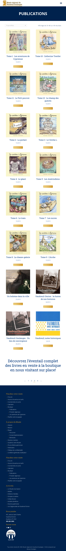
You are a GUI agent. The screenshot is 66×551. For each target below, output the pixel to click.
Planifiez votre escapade (15, 417)
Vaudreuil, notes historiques (48, 338)
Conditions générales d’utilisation (17, 453)
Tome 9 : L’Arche (48, 257)
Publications (12, 409)
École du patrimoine (13, 504)
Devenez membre (13, 440)
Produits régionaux (14, 412)
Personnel (12, 433)
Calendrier (11, 404)
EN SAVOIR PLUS (18, 66)
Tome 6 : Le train (18, 218)
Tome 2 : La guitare (18, 140)
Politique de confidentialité (15, 450)
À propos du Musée (13, 422)
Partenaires (11, 448)
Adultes (10, 491)
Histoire (10, 425)
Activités (9, 486)
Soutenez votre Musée (14, 443)
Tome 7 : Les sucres (48, 218)
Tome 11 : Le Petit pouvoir (18, 98)
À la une (10, 397)
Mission (10, 428)
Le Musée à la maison (14, 489)
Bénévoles (12, 438)
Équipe (10, 430)
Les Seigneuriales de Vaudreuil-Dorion (19, 506)
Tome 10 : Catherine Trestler (48, 56)
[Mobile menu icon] (61, 3)
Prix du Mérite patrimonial (15, 445)
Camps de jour (12, 499)
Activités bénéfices (13, 501)
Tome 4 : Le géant (18, 179)
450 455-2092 (10, 521)
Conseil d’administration (16, 435)
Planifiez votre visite (14, 394)
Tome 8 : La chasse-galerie (18, 257)
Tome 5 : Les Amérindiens (48, 179)
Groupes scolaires (13, 496)
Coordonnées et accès (14, 402)
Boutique (10, 407)
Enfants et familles (13, 494)
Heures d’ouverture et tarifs (16, 399)
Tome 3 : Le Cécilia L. (48, 140)
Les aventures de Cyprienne (17, 414)
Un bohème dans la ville (18, 296)
